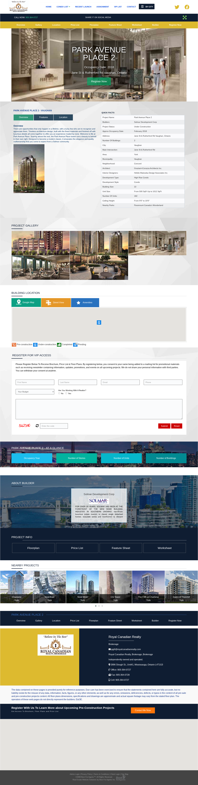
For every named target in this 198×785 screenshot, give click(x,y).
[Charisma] (16, 587)
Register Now (175, 25)
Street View (58, 303)
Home (48, 7)
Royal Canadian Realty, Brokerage (131, 655)
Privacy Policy (86, 774)
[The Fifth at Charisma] (148, 587)
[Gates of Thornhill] (181, 587)
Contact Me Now (143, 710)
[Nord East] (49, 587)
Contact (131, 7)
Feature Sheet (115, 25)
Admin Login (74, 774)
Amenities (87, 303)
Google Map (28, 302)
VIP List (118, 7)
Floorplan (94, 25)
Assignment (102, 7)
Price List (75, 25)
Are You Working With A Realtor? (72, 391)
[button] (99, 323)
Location (56, 25)
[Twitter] (177, 8)
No (62, 394)
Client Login (115, 774)
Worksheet (137, 25)
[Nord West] (82, 587)
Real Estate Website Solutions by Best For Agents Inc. (94, 780)
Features (43, 117)
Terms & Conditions (101, 774)
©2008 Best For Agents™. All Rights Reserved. (94, 777)
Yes (69, 394)
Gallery (38, 25)
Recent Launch (83, 7)
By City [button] (149, 7)
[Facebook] (187, 8)
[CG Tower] (115, 587)
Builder (155, 25)
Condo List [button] (63, 7)
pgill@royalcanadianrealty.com (126, 649)
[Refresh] (37, 426)
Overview (21, 25)
